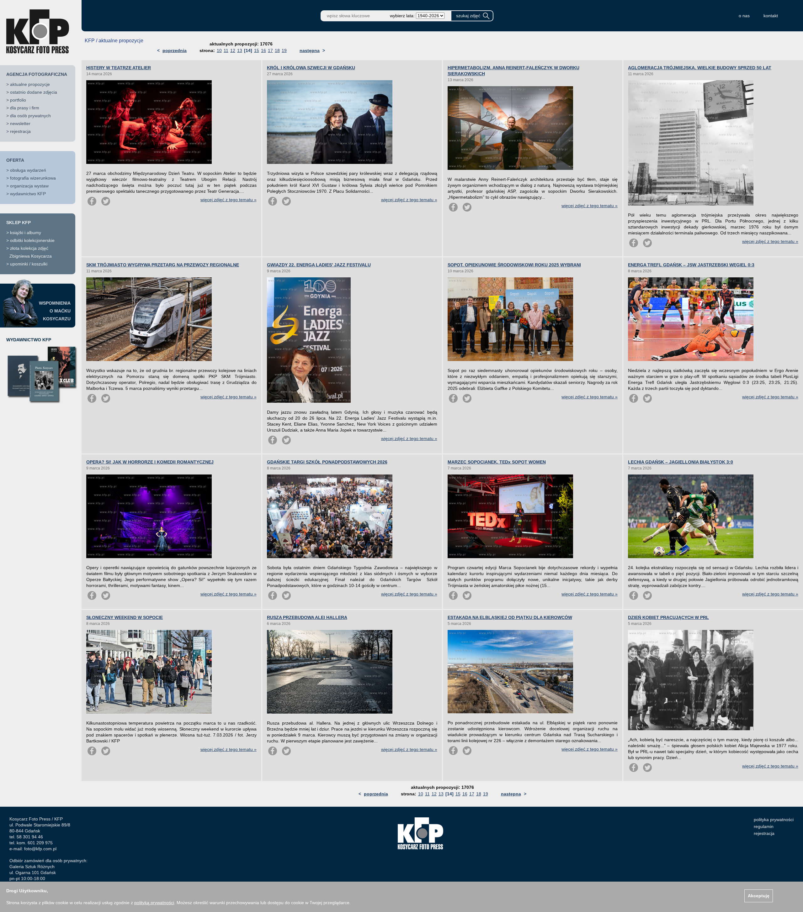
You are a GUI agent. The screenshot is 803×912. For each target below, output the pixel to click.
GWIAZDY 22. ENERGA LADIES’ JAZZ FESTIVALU (319, 264)
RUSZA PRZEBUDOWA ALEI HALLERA (307, 617)
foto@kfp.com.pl (40, 848)
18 (277, 50)
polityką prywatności (154, 902)
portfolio (18, 99)
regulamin (764, 826)
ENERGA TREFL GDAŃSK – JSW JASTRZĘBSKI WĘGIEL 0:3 (691, 264)
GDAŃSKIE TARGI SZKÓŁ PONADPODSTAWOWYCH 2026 (327, 461)
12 (232, 50)
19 (284, 50)
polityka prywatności (774, 819)
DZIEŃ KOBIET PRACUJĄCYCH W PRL (668, 617)
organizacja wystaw (29, 185)
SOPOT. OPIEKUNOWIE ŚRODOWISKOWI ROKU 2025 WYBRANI (514, 264)
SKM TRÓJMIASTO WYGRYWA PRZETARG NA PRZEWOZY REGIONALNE (162, 264)
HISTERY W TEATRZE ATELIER (118, 67)
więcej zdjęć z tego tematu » (228, 199)
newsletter (20, 123)
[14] (248, 50)
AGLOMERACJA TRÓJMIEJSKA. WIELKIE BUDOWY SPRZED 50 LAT (699, 67)
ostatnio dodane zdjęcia (33, 92)
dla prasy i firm (24, 107)
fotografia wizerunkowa (33, 178)
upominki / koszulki (28, 263)
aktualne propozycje (30, 84)
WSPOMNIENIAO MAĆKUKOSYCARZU (55, 311)
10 (219, 50)
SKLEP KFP (18, 222)
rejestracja (20, 131)
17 (270, 50)
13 (239, 50)
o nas (744, 15)
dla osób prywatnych (30, 115)
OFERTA (15, 160)
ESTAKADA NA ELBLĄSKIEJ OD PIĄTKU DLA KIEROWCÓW (510, 617)
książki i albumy (25, 232)
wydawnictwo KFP (28, 193)
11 (226, 50)
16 (263, 50)
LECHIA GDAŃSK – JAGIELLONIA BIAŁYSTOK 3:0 (680, 461)
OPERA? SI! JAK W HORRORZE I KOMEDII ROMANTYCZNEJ (150, 461)
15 (256, 50)
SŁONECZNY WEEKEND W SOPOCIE (124, 617)
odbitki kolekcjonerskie (32, 240)
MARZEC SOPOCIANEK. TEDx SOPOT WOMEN (497, 461)
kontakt (770, 15)
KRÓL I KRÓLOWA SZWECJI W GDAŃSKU (311, 67)
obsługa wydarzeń (28, 170)
